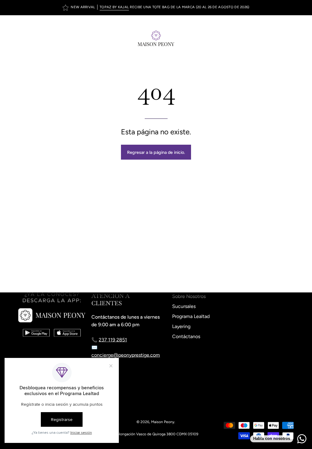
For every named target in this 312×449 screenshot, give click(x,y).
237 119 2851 (113, 340)
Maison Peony (162, 422)
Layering (181, 326)
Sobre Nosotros (189, 296)
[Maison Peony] (156, 38)
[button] (277, 38)
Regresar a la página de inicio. (156, 152)
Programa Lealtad (191, 316)
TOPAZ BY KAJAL (114, 7)
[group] (156, 7)
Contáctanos (186, 336)
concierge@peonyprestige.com (125, 355)
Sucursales (184, 306)
